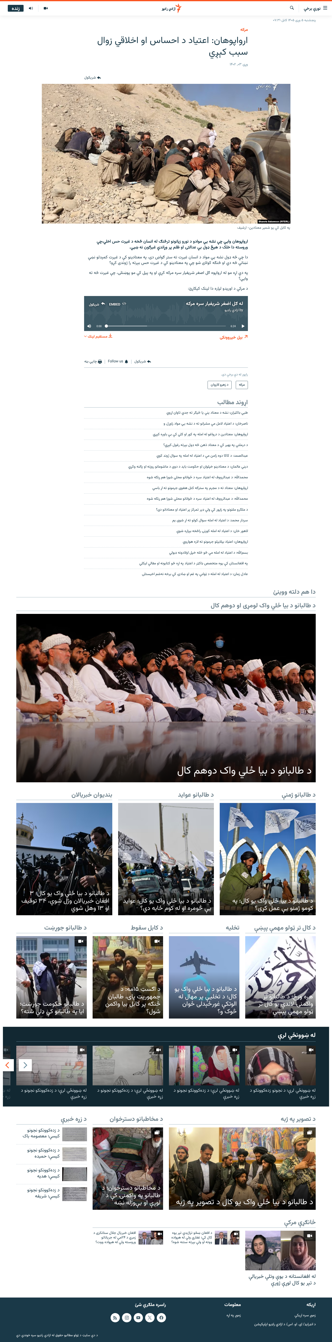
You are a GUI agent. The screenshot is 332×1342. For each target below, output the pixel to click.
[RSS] (115, 1317)
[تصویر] (45, 8)
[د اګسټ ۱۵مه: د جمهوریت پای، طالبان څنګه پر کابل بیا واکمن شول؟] (128, 977)
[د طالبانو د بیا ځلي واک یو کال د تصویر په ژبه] (242, 1168)
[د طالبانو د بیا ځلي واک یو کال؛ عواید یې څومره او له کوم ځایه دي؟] (166, 859)
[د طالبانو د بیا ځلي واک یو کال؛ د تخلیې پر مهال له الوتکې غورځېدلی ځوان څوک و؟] (204, 977)
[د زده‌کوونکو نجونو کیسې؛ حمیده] (74, 1154)
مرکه (244, 30)
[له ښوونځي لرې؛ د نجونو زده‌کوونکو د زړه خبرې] (280, 1065)
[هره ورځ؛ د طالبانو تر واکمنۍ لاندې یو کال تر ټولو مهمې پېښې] (280, 977)
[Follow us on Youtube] (138, 1317)
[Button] (92, 78)
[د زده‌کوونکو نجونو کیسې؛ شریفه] (74, 1194)
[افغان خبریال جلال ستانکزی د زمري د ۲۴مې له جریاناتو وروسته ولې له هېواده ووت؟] (151, 1238)
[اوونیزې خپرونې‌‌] (31, 8)
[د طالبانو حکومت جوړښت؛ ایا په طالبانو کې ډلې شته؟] (51, 977)
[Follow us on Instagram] (126, 1317)
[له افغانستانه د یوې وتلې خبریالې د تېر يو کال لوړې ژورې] (280, 1250)
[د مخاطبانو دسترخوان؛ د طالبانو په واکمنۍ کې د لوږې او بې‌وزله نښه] (128, 1168)
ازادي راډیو (231, 310)
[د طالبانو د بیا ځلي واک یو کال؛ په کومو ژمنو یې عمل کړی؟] (268, 859)
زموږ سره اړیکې (305, 1315)
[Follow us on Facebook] (161, 1317)
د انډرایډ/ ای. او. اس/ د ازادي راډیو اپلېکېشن (285, 1324)
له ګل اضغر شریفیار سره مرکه (214, 304)
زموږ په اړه (234, 1315)
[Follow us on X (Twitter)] (149, 1317)
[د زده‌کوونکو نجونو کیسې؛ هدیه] (74, 1174)
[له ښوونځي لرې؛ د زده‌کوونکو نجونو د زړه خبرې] (204, 1065)
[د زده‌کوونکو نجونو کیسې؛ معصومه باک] (74, 1134)
